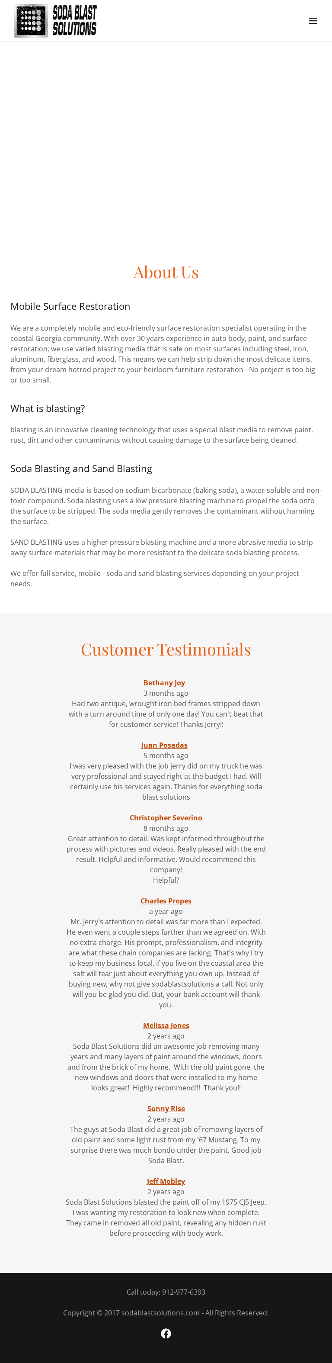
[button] (313, 20)
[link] (55, 20)
